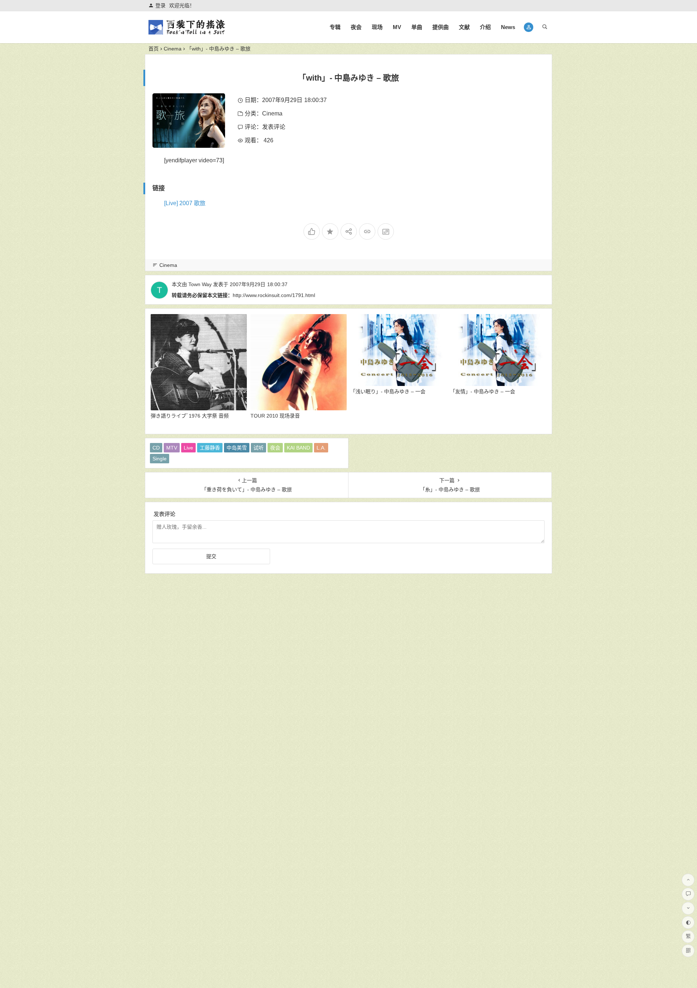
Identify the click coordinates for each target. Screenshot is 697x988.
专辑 (335, 27)
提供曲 (440, 27)
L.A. (321, 448)
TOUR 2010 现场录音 (275, 416)
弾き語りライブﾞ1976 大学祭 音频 (190, 416)
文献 (464, 27)
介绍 (485, 27)
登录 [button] (160, 5)
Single (159, 459)
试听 (258, 448)
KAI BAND (298, 448)
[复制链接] (367, 231)
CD (156, 448)
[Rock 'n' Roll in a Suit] (187, 33)
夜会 (356, 27)
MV (397, 27)
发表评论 (273, 127)
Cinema (173, 49)
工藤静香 (210, 448)
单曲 (416, 27)
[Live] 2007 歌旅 (184, 203)
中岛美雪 (237, 448)
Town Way (200, 284)
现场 (377, 27)
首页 (153, 49)
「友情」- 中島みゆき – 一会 (482, 391)
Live (188, 448)
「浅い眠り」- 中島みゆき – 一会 (387, 391)
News (508, 27)
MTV (171, 448)
